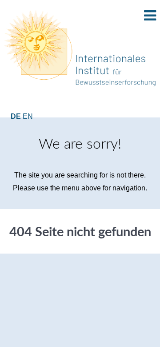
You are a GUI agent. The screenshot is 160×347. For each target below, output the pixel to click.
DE (17, 116)
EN (28, 116)
